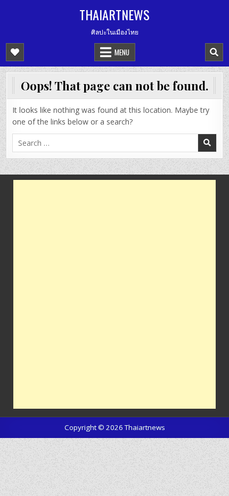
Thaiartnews (114, 14)
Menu (121, 52)
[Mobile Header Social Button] (15, 52)
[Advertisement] (114, 294)
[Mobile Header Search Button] (214, 52)
